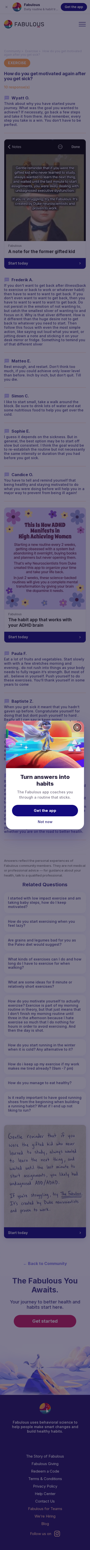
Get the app (45, 810)
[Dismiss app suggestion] (77, 727)
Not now (45, 822)
